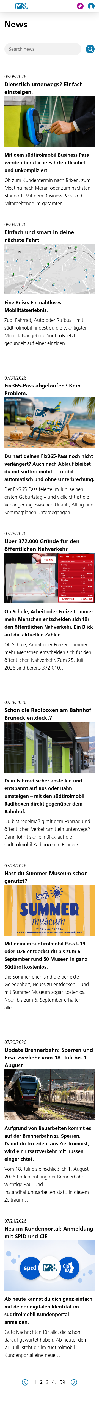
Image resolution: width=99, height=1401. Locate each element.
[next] (74, 1382)
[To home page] (21, 6)
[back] (25, 1382)
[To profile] (93, 6)
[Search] (90, 49)
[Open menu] (7, 6)
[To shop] (82, 6)
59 (62, 1382)
